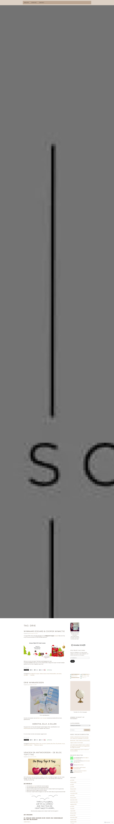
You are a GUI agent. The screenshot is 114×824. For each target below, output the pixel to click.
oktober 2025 (73, 782)
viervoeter (59, 673)
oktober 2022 (73, 819)
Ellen (54, 743)
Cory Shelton (76, 767)
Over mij (33, 2)
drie (30, 673)
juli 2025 (72, 784)
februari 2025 (73, 788)
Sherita (46, 778)
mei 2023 (72, 808)
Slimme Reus (80, 764)
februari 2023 (73, 813)
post (33, 786)
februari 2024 (73, 797)
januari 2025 (72, 791)
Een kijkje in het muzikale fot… (81, 758)
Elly (57, 743)
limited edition (52, 673)
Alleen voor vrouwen (42, 718)
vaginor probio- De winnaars (76, 742)
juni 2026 (72, 780)
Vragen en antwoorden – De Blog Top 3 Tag (43, 753)
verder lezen (27, 822)
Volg (73, 661)
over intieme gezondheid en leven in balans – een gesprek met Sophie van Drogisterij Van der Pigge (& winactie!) (80, 746)
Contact (41, 2)
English (26, 2)
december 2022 (73, 817)
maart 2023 (72, 810)
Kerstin (59, 743)
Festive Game (43, 673)
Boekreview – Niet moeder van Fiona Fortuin (80, 740)
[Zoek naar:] (80, 730)
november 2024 (73, 793)
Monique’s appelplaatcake (80, 768)
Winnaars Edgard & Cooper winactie (44, 631)
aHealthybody (27, 728)
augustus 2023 (73, 804)
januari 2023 (72, 815)
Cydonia (48, 743)
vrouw (63, 743)
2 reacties (32, 675)
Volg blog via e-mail (77, 650)
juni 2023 (72, 806)
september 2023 (74, 802)
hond (47, 673)
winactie (56, 635)
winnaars (26, 675)
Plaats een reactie (38, 745)
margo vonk (76, 770)
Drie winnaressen (34, 683)
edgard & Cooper (35, 673)
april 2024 (72, 795)
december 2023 (73, 799)
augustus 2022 (73, 821)
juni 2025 (72, 786)
